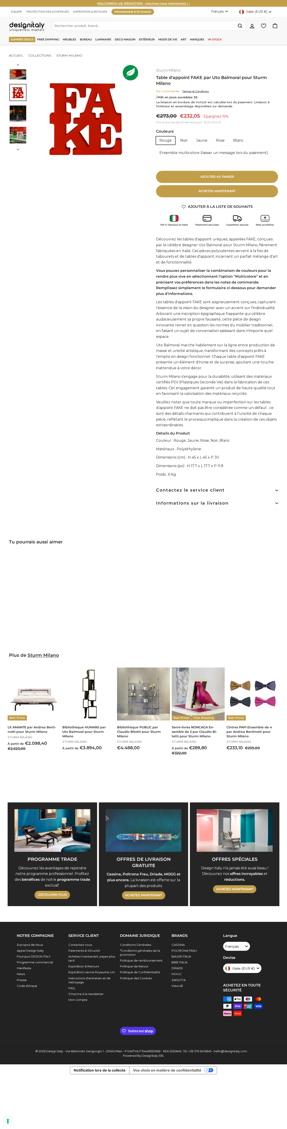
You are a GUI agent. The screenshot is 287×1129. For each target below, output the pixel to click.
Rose (220, 140)
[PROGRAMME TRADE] (52, 830)
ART (183, 39)
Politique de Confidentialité (140, 972)
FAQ (71, 988)
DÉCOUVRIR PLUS (52, 895)
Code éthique (27, 986)
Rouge (165, 140)
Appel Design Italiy (30, 950)
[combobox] (149, 26)
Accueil (16, 55)
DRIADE (177, 968)
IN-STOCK (215, 39)
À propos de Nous (30, 945)
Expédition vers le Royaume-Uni (91, 972)
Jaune (201, 140)
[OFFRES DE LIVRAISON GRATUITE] (144, 830)
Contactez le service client (190, 490)
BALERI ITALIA (181, 956)
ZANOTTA (179, 980)
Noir (184, 140)
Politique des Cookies (136, 978)
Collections (39, 55)
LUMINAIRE (103, 39)
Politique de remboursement (141, 960)
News (21, 974)
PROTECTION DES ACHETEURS (47, 11)
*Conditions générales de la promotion (140, 952)
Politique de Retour (134, 966)
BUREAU (86, 39)
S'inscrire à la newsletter (86, 994)
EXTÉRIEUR (147, 39)
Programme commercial (35, 962)
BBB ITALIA (179, 962)
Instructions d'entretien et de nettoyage (89, 980)
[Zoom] (85, 117)
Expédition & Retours (83, 966)
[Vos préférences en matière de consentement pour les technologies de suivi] (8, 1121)
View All (177, 986)
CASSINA (178, 945)
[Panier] (275, 26)
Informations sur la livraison (192, 503)
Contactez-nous (80, 945)
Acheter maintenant (217, 191)
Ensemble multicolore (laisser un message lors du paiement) (213, 153)
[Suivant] (18, 148)
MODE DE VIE (167, 39)
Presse (22, 980)
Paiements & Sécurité (84, 950)
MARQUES (197, 39)
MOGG (176, 974)
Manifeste (24, 968)
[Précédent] (18, 65)
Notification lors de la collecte (100, 1070)
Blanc (238, 140)
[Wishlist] (263, 26)
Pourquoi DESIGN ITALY (34, 956)
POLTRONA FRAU (184, 950)
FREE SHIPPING (48, 39)
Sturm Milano (69, 55)
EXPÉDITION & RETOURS (90, 11)
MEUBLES (69, 39)
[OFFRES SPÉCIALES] (235, 830)
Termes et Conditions (195, 91)
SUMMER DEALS (22, 39)
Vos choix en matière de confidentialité (167, 1070)
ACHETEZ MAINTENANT (143, 895)
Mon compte (77, 1000)
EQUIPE (16, 11)
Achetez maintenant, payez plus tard (91, 958)
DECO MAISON (125, 39)
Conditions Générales (135, 945)
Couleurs (165, 131)
